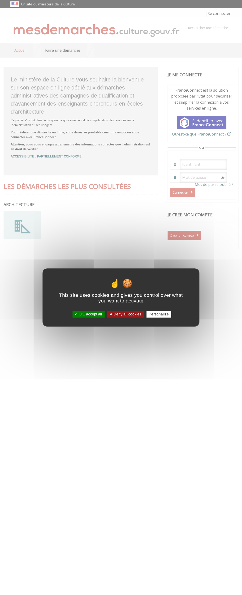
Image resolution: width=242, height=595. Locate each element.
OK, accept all (90, 314)
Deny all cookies (126, 314)
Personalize (159, 314)
